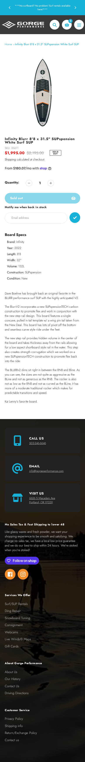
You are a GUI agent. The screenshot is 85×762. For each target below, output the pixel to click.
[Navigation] (79, 25)
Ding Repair (13, 610)
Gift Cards (12, 646)
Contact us (12, 740)
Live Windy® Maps (18, 639)
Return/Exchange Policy (21, 732)
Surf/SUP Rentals (16, 604)
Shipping (10, 159)
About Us (11, 672)
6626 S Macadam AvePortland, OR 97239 (42, 500)
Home (8, 44)
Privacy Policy (14, 718)
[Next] (75, 7)
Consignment (13, 625)
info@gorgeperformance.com (46, 471)
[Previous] (10, 7)
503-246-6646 (37, 443)
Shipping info (14, 726)
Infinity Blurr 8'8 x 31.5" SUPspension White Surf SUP (47, 44)
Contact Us (12, 686)
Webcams (11, 632)
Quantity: (12, 182)
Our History (12, 679)
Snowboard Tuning (17, 618)
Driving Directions (17, 693)
